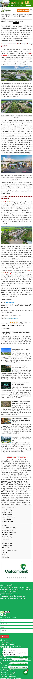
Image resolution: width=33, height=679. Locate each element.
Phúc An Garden (6, 519)
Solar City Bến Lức (7, 543)
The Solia (4, 555)
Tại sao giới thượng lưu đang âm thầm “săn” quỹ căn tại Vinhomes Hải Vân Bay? (21, 420)
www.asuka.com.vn (12, 318)
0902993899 (10, 302)
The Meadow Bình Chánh (9, 528)
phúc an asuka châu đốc (17, 326)
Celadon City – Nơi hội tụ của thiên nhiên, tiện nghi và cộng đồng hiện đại (21, 438)
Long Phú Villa (6, 552)
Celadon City (5, 539)
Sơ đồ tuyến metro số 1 (9, 517)
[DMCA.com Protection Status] (5, 612)
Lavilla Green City (7, 510)
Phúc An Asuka (5, 326)
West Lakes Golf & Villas (9, 507)
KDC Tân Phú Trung (7, 535)
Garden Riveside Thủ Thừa (9, 550)
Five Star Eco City (7, 537)
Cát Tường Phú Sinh (7, 530)
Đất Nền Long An (7, 545)
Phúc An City (5, 525)
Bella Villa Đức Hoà (7, 521)
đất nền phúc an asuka (22, 324)
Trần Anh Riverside (7, 548)
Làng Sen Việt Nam (7, 514)
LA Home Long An (7, 512)
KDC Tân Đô (5, 557)
